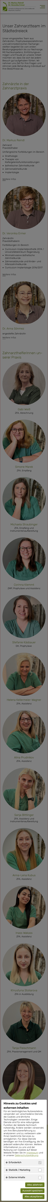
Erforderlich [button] (15, 1162)
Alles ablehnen (35, 1184)
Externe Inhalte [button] (17, 1177)
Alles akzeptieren (34, 1196)
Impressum (32, 1152)
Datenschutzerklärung (26, 1155)
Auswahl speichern (32, 1190)
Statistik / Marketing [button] (19, 1170)
